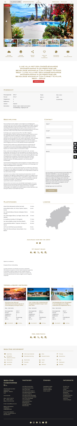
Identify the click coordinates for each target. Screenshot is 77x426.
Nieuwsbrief (65, 392)
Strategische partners (67, 395)
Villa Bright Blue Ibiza (26, 404)
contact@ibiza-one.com (12, 403)
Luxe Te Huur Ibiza (26, 389)
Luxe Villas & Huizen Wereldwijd (29, 395)
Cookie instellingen (67, 399)
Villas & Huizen (15, 1)
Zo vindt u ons (66, 386)
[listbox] (5, 2)
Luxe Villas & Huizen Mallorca (28, 391)
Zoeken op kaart (46, 391)
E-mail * (48, 130)
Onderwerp (48, 144)
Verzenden (51, 190)
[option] (5, 2)
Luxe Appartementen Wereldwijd (29, 396)
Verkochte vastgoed (47, 389)
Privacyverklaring (66, 396)
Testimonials (66, 388)
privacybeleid (65, 176)
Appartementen (28, 1)
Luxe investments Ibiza (27, 401)
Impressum (65, 398)
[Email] (37, 243)
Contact (64, 389)
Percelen (55, 1)
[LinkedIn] (46, 253)
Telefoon (48, 137)
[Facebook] (42, 253)
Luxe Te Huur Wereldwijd (27, 398)
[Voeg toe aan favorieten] (70, 6)
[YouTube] (43, 422)
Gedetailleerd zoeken (47, 386)
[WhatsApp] (40, 243)
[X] (38, 253)
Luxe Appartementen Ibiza (27, 388)
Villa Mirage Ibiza (25, 402)
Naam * (48, 124)
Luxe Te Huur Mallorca (27, 393)
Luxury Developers (26, 399)
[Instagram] (34, 422)
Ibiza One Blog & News (68, 391)
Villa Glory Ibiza (25, 405)
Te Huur (64, 1)
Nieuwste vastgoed (47, 388)
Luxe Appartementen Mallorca (28, 392)
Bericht (47, 151)
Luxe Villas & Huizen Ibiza (27, 386)
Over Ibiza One (66, 393)
